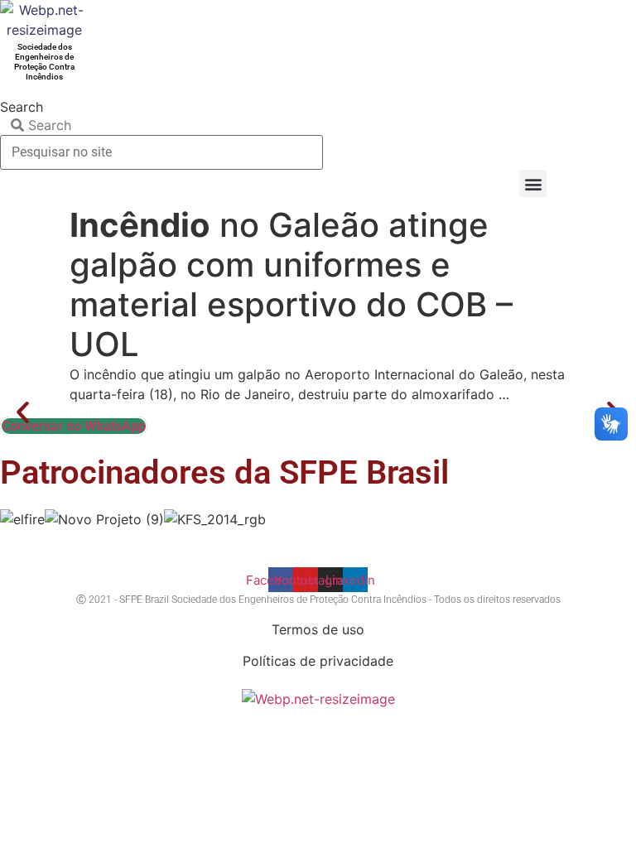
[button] (533, 183)
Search (21, 106)
